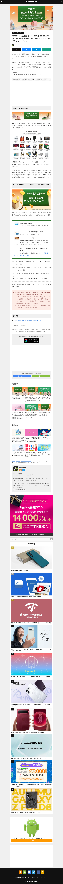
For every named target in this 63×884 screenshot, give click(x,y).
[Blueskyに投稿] (26, 49)
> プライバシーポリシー (42, 877)
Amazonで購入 (31, 841)
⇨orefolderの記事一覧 (19, 489)
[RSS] (20, 872)
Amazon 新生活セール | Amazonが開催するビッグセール (28, 74)
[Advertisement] (31, 93)
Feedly (41, 376)
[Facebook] (38, 872)
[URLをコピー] (46, 49)
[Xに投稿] (16, 49)
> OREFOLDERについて (20, 877)
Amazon (16, 325)
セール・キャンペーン (18, 32)
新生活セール (24, 325)
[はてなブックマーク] (36, 49)
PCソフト (19, 255)
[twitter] (33, 872)
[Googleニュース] (29, 872)
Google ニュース (23, 376)
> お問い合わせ (31, 877)
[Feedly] (24, 872)
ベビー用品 (26, 255)
